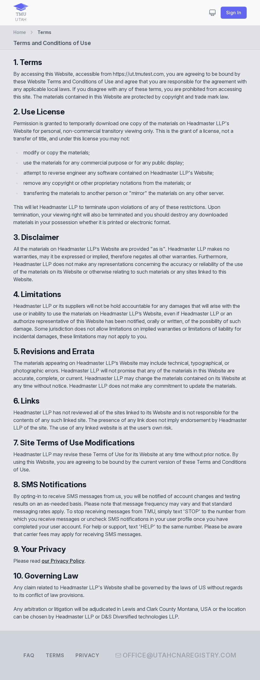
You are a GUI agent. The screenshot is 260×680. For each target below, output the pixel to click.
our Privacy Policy (63, 561)
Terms (55, 655)
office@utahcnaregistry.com (180, 655)
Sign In (233, 12)
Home (19, 32)
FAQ (28, 655)
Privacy (87, 655)
